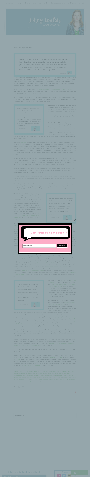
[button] (75, 220)
